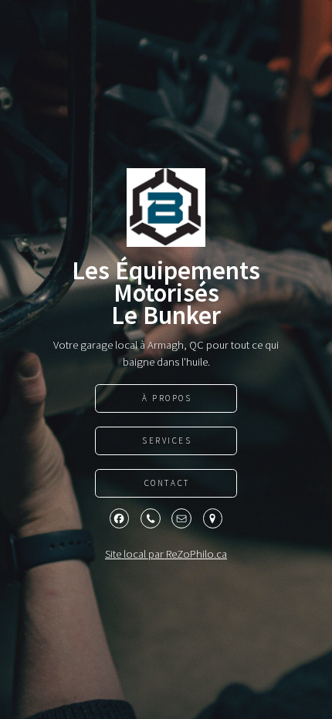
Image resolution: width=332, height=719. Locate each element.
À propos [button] (167, 398)
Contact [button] (167, 483)
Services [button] (167, 440)
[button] (120, 518)
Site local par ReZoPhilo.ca (166, 554)
